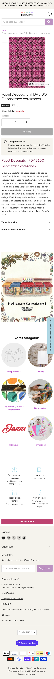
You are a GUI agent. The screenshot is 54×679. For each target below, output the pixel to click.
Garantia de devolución (36, 668)
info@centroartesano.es (12, 598)
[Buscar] (49, 22)
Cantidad (5, 116)
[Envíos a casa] (15, 476)
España (25, 632)
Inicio (3, 30)
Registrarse (44, 568)
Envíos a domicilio (15, 668)
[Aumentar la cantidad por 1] (26, 122)
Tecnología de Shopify (27, 674)
